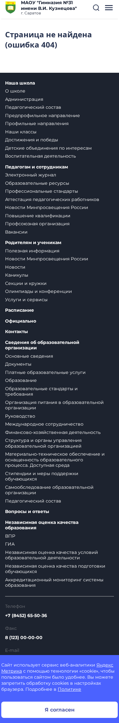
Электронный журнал (30, 175)
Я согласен (60, 710)
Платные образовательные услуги (45, 372)
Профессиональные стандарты (41, 191)
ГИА (10, 544)
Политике (69, 689)
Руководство (20, 416)
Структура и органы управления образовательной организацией (43, 443)
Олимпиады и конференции (38, 291)
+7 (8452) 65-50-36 (26, 615)
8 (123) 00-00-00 (24, 637)
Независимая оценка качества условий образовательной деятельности (51, 555)
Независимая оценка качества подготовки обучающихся (55, 569)
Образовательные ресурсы (37, 183)
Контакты (16, 331)
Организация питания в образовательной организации (54, 405)
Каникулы (16, 275)
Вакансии (16, 232)
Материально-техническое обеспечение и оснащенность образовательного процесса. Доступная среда (55, 459)
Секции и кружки (26, 283)
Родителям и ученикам (33, 242)
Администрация (24, 99)
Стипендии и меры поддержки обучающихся (41, 476)
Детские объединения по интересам (48, 148)
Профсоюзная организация (37, 224)
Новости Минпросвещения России (46, 207)
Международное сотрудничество (44, 424)
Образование (21, 380)
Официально (20, 321)
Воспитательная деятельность (40, 156)
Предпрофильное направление (42, 115)
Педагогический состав (33, 107)
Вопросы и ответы (27, 511)
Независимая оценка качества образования (41, 525)
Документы (18, 364)
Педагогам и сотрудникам (36, 167)
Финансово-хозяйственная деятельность (53, 432)
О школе (15, 91)
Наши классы (20, 132)
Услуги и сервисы (26, 299)
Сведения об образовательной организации (42, 345)
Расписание (19, 310)
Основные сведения (29, 356)
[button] (96, 7)
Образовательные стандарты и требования (41, 391)
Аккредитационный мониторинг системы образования (54, 582)
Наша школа (20, 83)
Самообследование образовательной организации (49, 490)
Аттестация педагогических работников (52, 199)
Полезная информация (32, 251)
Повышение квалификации (37, 216)
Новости (15, 267)
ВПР (10, 536)
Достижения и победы (31, 140)
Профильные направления (37, 123)
